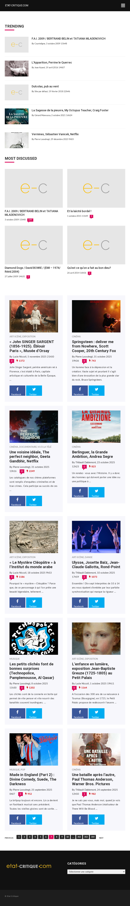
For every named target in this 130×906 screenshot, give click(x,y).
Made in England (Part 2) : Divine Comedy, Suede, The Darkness (33, 779)
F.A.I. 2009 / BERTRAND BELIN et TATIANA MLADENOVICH (68, 38)
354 (92, 837)
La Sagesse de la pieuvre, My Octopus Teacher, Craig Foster (70, 110)
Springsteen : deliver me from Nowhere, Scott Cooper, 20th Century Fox (94, 346)
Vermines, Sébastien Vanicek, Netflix (55, 134)
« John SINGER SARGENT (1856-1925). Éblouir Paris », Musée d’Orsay (32, 346)
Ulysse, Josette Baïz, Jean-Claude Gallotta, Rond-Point (96, 564)
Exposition (29, 337)
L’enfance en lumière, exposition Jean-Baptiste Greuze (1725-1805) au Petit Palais (93, 671)
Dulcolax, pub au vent (45, 86)
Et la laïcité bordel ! (79, 211)
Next (101, 838)
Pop (23, 770)
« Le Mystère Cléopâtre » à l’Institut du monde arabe (33, 564)
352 (79, 837)
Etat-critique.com (16, 5)
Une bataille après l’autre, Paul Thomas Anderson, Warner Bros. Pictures (93, 779)
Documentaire (28, 447)
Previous (9, 838)
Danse (88, 557)
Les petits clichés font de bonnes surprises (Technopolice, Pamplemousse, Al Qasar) (32, 671)
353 (86, 837)
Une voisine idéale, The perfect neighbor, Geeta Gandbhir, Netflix (30, 457)
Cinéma (76, 337)
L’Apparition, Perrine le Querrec (52, 62)
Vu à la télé (44, 447)
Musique (15, 659)
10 (67, 837)
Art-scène (15, 337)
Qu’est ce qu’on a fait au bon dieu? (89, 267)
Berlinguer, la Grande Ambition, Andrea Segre (92, 454)
